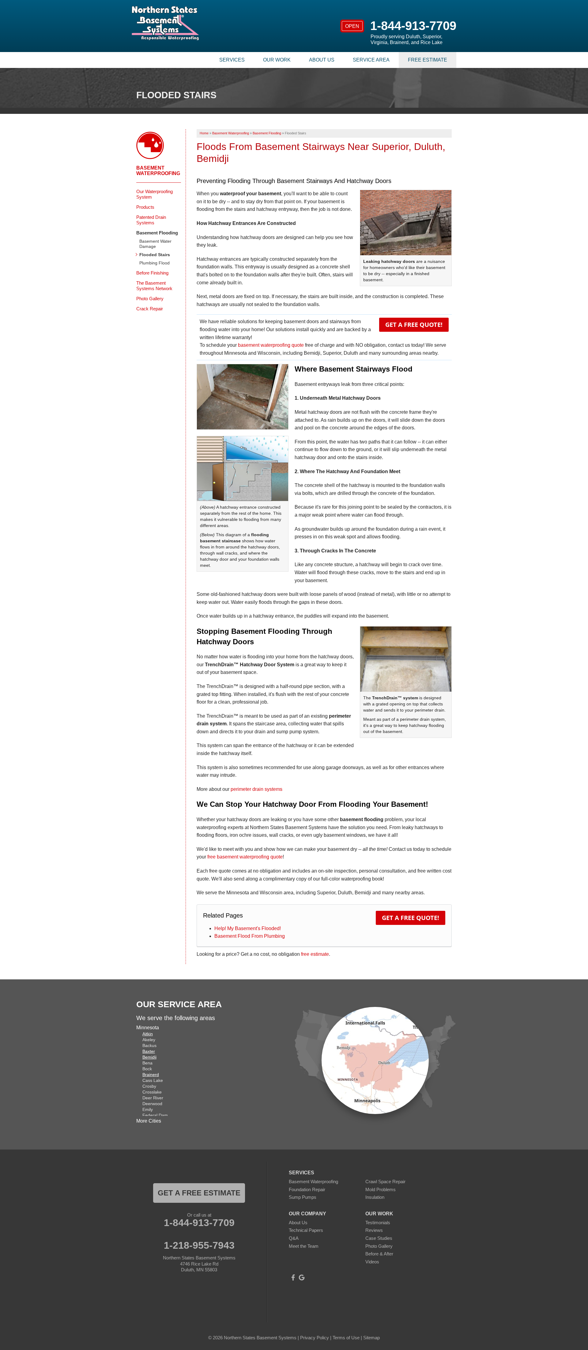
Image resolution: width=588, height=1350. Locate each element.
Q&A (294, 1238)
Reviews (374, 1230)
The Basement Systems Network (154, 285)
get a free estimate (199, 1193)
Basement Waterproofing (158, 170)
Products (145, 207)
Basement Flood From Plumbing (249, 936)
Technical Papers (306, 1230)
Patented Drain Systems (151, 220)
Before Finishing (152, 272)
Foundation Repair (307, 1189)
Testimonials (377, 1222)
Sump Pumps (302, 1197)
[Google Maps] (301, 1277)
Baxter (148, 1051)
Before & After (379, 1253)
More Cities (148, 1121)
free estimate (315, 954)
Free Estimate (427, 59)
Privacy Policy (314, 1337)
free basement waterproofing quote (245, 856)
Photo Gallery (150, 298)
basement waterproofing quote (271, 345)
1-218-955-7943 (199, 1245)
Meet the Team (303, 1246)
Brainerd (150, 1074)
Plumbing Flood (154, 262)
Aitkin (147, 1033)
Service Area (371, 59)
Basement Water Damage (155, 244)
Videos (372, 1261)
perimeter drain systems (256, 789)
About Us (321, 59)
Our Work (277, 59)
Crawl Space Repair (385, 1181)
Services (232, 59)
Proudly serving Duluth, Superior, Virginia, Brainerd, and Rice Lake (407, 39)
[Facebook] (293, 1277)
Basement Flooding (157, 232)
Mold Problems (380, 1189)
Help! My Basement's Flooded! (247, 928)
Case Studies (378, 1238)
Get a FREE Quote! (414, 324)
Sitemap (371, 1337)
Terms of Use (346, 1337)
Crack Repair (149, 308)
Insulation (374, 1197)
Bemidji (149, 1057)
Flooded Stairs (154, 254)
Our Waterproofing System (154, 194)
